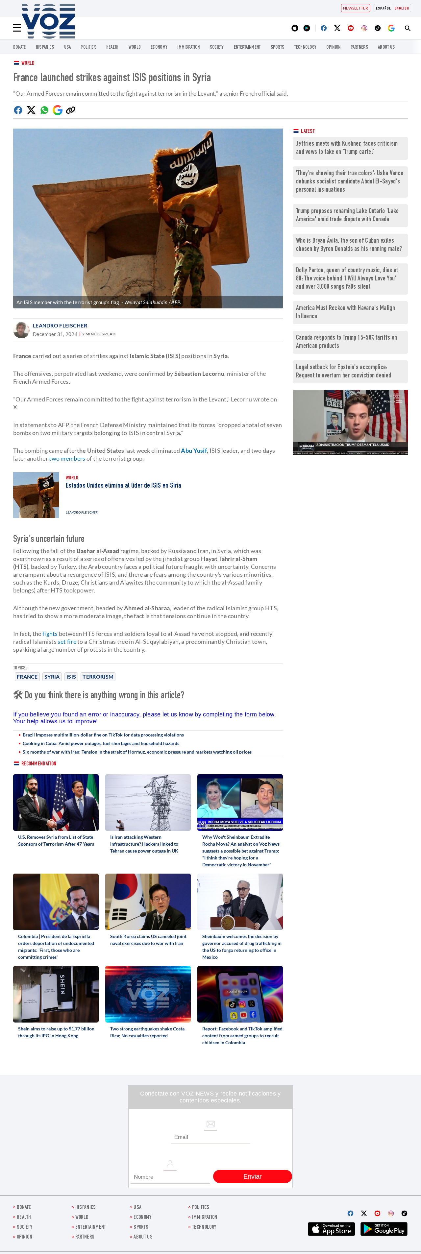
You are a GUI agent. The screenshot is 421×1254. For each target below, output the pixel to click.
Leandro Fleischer (60, 325)
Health (112, 47)
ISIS (71, 676)
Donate (19, 47)
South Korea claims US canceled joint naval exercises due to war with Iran (148, 939)
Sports (278, 47)
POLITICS (88, 47)
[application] (350, 422)
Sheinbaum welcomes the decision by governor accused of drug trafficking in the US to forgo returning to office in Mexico (242, 946)
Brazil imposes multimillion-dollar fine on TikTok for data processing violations (103, 734)
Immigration (188, 47)
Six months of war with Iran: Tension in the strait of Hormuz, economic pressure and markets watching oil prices (137, 752)
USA (67, 47)
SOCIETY (217, 47)
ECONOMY (159, 47)
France (27, 676)
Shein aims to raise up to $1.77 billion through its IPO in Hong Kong (56, 1032)
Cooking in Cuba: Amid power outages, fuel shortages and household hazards (101, 743)
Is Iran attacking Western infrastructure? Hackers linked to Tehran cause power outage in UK (144, 844)
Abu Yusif (194, 450)
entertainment (247, 47)
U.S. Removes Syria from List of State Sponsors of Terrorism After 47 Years (56, 840)
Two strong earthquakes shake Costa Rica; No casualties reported (147, 1032)
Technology (305, 47)
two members (67, 458)
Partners (359, 47)
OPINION (333, 47)
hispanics (45, 47)
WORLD (135, 47)
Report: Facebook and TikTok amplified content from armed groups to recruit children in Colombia (242, 1035)
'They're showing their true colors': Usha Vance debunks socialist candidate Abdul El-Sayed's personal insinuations (349, 182)
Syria (52, 676)
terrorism (98, 676)
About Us (386, 47)
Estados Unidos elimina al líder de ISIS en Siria (123, 486)
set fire (66, 641)
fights (50, 633)
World (28, 63)
